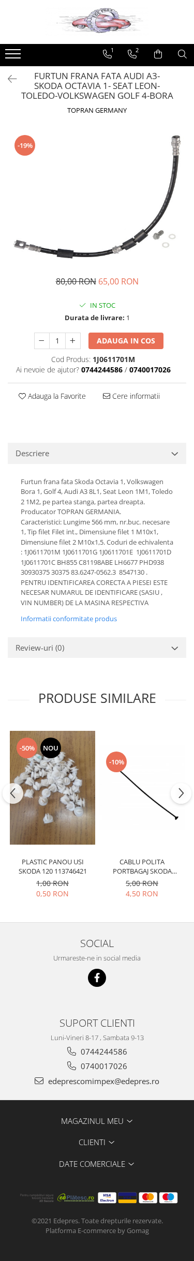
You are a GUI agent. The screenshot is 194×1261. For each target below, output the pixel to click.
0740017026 (103, 1066)
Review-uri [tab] (40, 647)
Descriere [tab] (32, 453)
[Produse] (14, 57)
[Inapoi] (8, 79)
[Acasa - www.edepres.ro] (97, 22)
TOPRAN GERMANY (97, 110)
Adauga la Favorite (56, 396)
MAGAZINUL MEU (93, 1121)
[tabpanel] (97, 196)
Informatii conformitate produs (69, 618)
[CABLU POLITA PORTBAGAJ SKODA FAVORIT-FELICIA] (142, 787)
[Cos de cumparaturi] (158, 54)
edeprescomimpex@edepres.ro (102, 1081)
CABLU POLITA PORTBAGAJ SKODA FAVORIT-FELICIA (142, 866)
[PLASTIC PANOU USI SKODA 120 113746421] (52, 788)
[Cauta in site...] (182, 54)
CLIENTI (93, 1142)
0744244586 (103, 1051)
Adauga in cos (126, 341)
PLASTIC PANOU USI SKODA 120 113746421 (53, 866)
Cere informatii (135, 396)
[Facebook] (97, 978)
